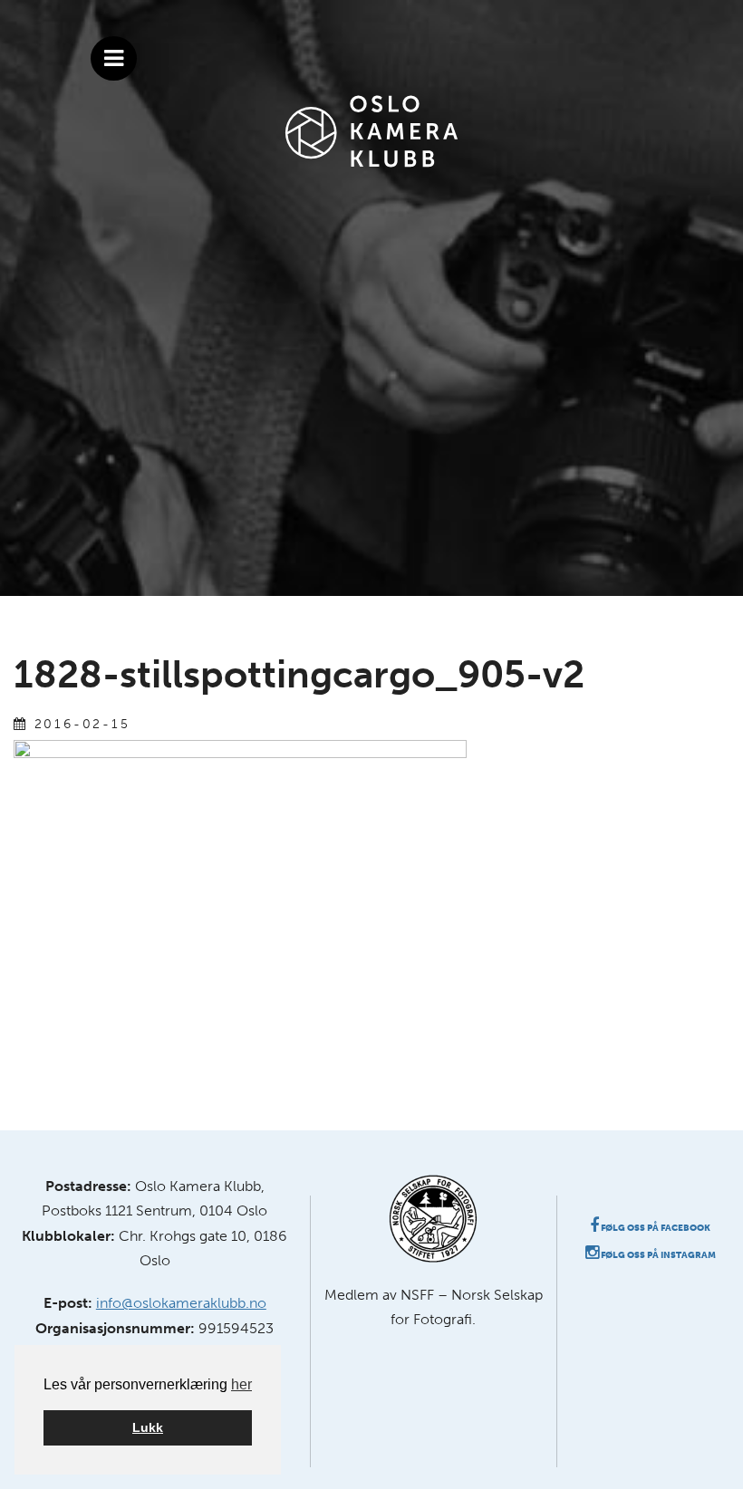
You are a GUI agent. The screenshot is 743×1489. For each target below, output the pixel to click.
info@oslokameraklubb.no (181, 1302)
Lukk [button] (147, 1427)
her (241, 1384)
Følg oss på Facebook (654, 1228)
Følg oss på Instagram (657, 1255)
